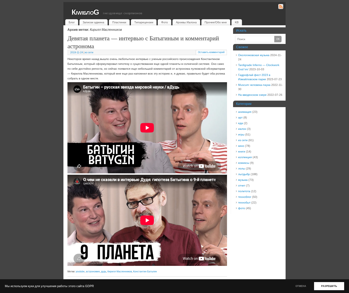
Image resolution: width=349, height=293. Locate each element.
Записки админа (93, 22)
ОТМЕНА (300, 286)
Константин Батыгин (145, 271)
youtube (80, 271)
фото (241, 208)
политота (244, 191)
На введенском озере (252, 94)
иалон (242, 128)
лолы (241, 168)
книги (241, 151)
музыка (243, 179)
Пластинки (119, 22)
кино (241, 145)
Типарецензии (143, 22)
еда (240, 123)
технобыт (244, 202)
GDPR (89, 286)
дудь (103, 271)
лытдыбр (244, 174)
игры (241, 134)
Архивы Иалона (186, 22)
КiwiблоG (85, 12)
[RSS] (281, 7)
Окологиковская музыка (253, 55)
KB (237, 22)
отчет (241, 185)
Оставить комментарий (211, 52)
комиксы (243, 162)
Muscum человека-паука (254, 84)
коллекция (245, 157)
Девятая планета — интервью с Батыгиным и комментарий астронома (143, 42)
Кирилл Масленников (119, 271)
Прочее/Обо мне (216, 22)
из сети (89, 52)
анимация (244, 111)
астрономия (93, 271)
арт (240, 117)
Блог (72, 22)
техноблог (244, 196)
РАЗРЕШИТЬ (329, 286)
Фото (164, 22)
